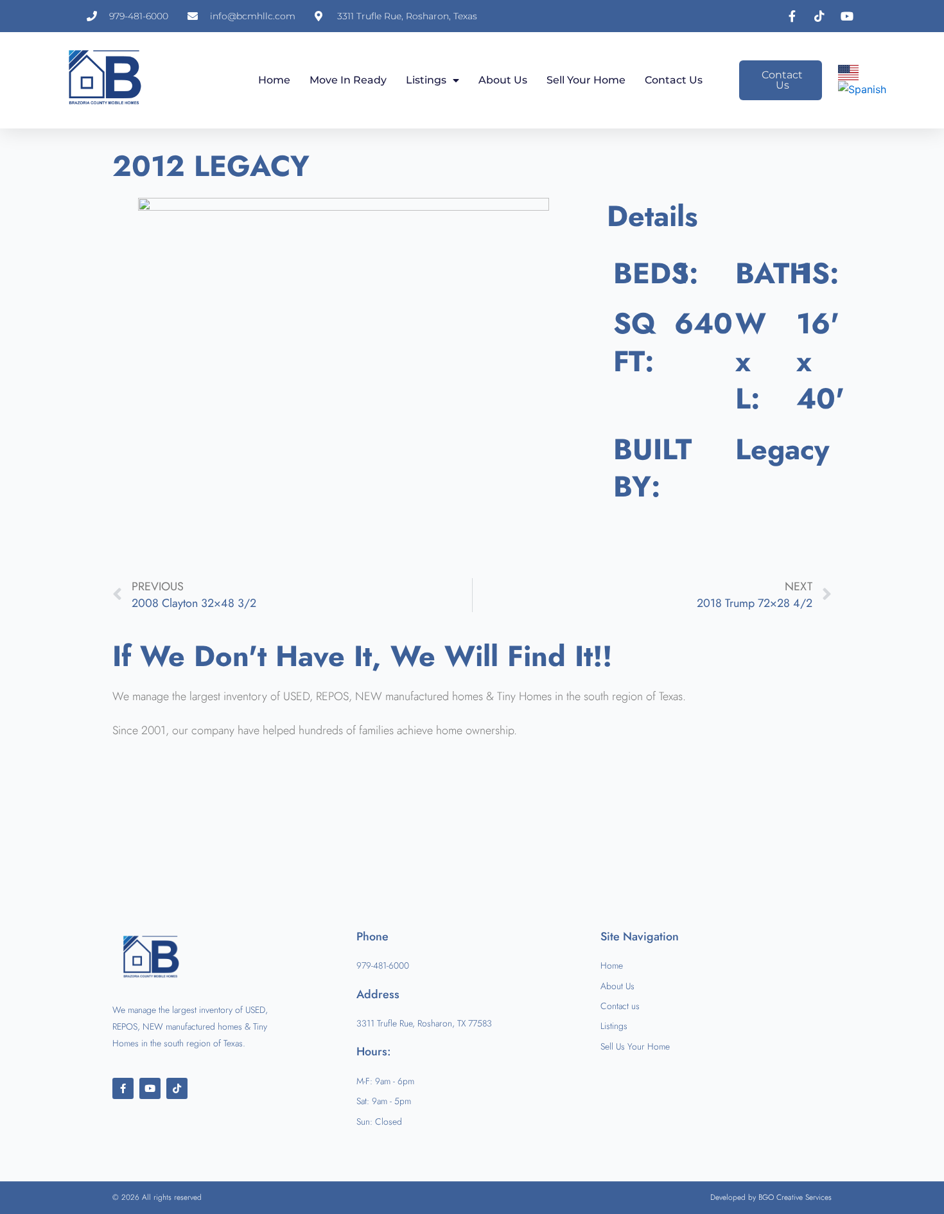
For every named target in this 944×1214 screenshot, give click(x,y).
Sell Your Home (585, 80)
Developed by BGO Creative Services (771, 1197)
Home (274, 80)
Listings (426, 80)
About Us (502, 80)
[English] (849, 71)
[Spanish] (862, 88)
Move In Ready (348, 80)
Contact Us (674, 80)
